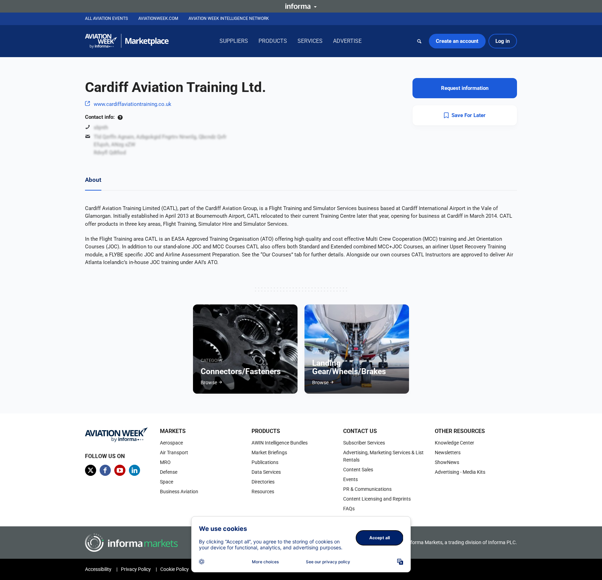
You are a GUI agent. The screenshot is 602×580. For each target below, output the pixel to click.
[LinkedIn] (134, 470)
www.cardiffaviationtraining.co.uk (132, 104)
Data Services (266, 472)
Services (310, 41)
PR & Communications (367, 489)
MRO (165, 462)
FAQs (349, 508)
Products (272, 41)
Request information (464, 88)
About (93, 179)
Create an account (457, 41)
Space (166, 482)
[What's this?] (120, 117)
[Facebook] (105, 470)
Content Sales (358, 469)
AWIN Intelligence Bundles (280, 443)
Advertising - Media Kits (460, 472)
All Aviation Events (106, 18)
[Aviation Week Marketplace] (127, 41)
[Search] (419, 41)
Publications (265, 462)
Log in (502, 41)
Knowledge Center (454, 443)
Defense (168, 472)
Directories (263, 482)
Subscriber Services (364, 443)
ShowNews (447, 462)
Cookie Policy (174, 569)
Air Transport (174, 452)
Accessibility (98, 569)
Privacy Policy (136, 569)
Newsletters (448, 452)
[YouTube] (119, 470)
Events (350, 479)
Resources (263, 491)
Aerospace (171, 443)
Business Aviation (179, 491)
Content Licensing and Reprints (377, 499)
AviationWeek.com (158, 18)
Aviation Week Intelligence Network (228, 18)
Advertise (347, 41)
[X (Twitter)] (90, 470)
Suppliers (233, 41)
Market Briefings (269, 452)
